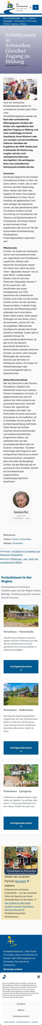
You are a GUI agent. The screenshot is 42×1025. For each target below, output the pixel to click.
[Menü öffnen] (30, 7)
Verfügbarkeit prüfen (21, 666)
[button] (39, 977)
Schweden (17, 543)
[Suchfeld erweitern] (36, 7)
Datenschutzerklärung (23, 1022)
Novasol (20, 881)
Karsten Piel (10, 65)
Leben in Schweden (21, 539)
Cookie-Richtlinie (9, 1022)
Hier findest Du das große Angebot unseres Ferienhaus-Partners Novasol (19, 906)
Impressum (34, 1022)
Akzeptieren (21, 1004)
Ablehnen (21, 1010)
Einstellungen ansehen (21, 1016)
